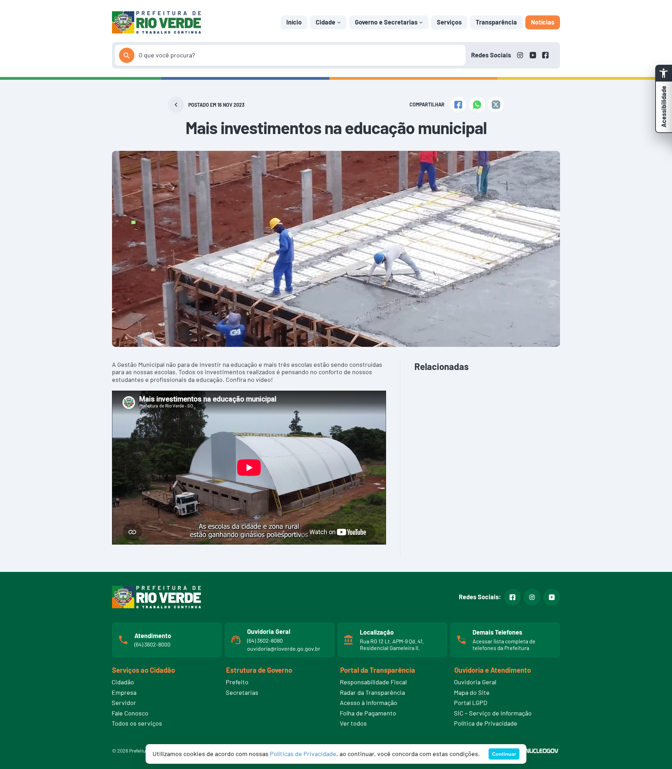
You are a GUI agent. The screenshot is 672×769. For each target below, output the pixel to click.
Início (294, 22)
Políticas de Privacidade (303, 753)
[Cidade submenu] (339, 22)
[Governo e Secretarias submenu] (421, 22)
